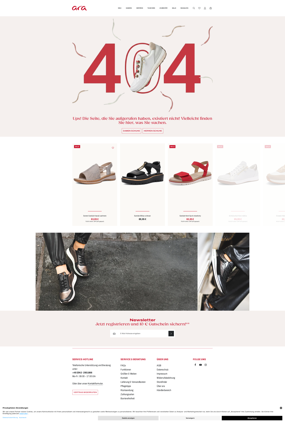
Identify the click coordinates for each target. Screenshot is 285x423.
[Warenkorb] (210, 8)
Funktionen (126, 369)
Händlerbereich (164, 390)
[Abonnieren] (171, 333)
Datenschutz (162, 369)
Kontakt (124, 378)
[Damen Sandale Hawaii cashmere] (94, 173)
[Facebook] (195, 365)
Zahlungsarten (127, 394)
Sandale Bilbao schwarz (142, 216)
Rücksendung (127, 390)
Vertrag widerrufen (85, 392)
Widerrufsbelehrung (166, 378)
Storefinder (162, 382)
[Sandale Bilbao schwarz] (142, 173)
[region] (142, 185)
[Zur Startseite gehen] (79, 8)
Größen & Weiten (128, 373)
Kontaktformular (95, 383)
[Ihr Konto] (205, 8)
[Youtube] (200, 365)
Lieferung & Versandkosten (133, 382)
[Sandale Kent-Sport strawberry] (190, 173)
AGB (159, 365)
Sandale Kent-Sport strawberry (190, 216)
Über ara (161, 386)
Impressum (162, 373)
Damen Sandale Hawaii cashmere (94, 216)
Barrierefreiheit (127, 398)
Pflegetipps (126, 386)
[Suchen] (194, 8)
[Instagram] (205, 365)
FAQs (123, 365)
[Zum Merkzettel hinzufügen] (113, 148)
